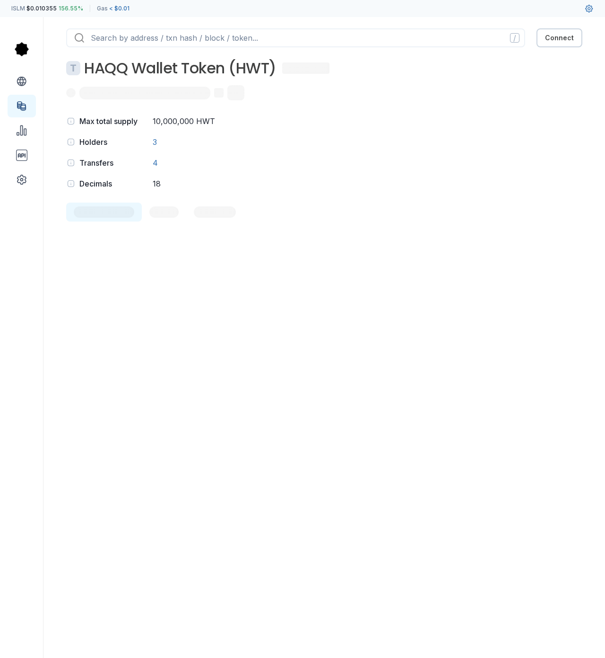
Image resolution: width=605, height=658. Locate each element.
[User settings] (589, 8)
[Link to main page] (22, 49)
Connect (559, 38)
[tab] (104, 212)
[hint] (71, 121)
